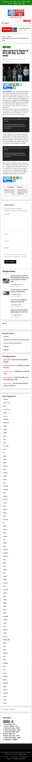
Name (6, 234)
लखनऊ (5, 636)
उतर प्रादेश (6, 446)
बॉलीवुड (5, 579)
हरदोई (4, 700)
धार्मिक (4, 526)
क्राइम (14, 1)
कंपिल (4, 463)
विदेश (20, 3)
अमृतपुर (5, 426)
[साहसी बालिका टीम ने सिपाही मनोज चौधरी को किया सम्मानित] (13, 31)
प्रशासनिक (5, 553)
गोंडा (4, 493)
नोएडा (4, 533)
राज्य (11, 1)
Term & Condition (23, 757)
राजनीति (28, 1)
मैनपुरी (4, 613)
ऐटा (4, 453)
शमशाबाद (5, 653)
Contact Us (9, 759)
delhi (4, 406)
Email (6, 241)
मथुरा (4, 586)
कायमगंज (5, 473)
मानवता (4, 600)
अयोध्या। (5, 429)
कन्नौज (5, 459)
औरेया (4, 456)
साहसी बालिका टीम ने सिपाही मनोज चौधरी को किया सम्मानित (17, 340)
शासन (4, 660)
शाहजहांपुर (5, 663)
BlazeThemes (23, 754)
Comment (7, 214)
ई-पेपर (23, 3)
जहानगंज (5, 499)
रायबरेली (5, 630)
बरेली (4, 563)
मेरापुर (4, 610)
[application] (16, 124)
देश (20, 1)
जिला (4, 506)
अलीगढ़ (5, 433)
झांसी (4, 516)
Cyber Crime (6, 402)
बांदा (4, 573)
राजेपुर (4, 623)
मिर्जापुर (5, 603)
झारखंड (5, 513)
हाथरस (4, 703)
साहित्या (5, 680)
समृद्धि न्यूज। (6, 336)
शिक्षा (4, 666)
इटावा (4, 439)
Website (6, 248)
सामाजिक (5, 676)
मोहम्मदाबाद (5, 616)
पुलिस (4, 546)
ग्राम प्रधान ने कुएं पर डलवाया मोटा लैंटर (13, 343)
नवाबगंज (5, 529)
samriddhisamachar (9, 59)
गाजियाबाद (5, 486)
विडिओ (23, 1)
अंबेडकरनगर (6, 422)
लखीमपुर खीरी (6, 640)
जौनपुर (4, 509)
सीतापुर (4, 686)
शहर (8, 1)
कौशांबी (4, 476)
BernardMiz (6, 359)
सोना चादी (5, 693)
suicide (5, 416)
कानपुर (4, 469)
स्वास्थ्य (4, 696)
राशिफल (5, 633)
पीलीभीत (5, 543)
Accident (5, 399)
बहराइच (5, 569)
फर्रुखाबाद (5, 556)
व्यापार (4, 650)
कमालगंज (5, 466)
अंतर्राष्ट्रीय (15, 3)
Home (4, 1)
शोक (4, 670)
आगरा (4, 436)
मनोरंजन (10, 3)
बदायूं (4, 559)
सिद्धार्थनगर (5, 683)
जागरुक (5, 503)
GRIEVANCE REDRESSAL (19, 759)
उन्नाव (4, 47)
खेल (18, 1)
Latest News (6, 409)
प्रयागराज (5, 549)
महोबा (4, 596)
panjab (5, 412)
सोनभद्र (5, 690)
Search (4, 323)
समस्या (4, 673)
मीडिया (4, 606)
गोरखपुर (5, 496)
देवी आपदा (5, 519)
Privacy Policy (13, 757)
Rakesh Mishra (7, 377)
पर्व (4, 539)
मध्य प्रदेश (5, 590)
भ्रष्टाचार (5, 583)
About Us (6, 757)
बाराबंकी (5, 576)
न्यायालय (5, 536)
